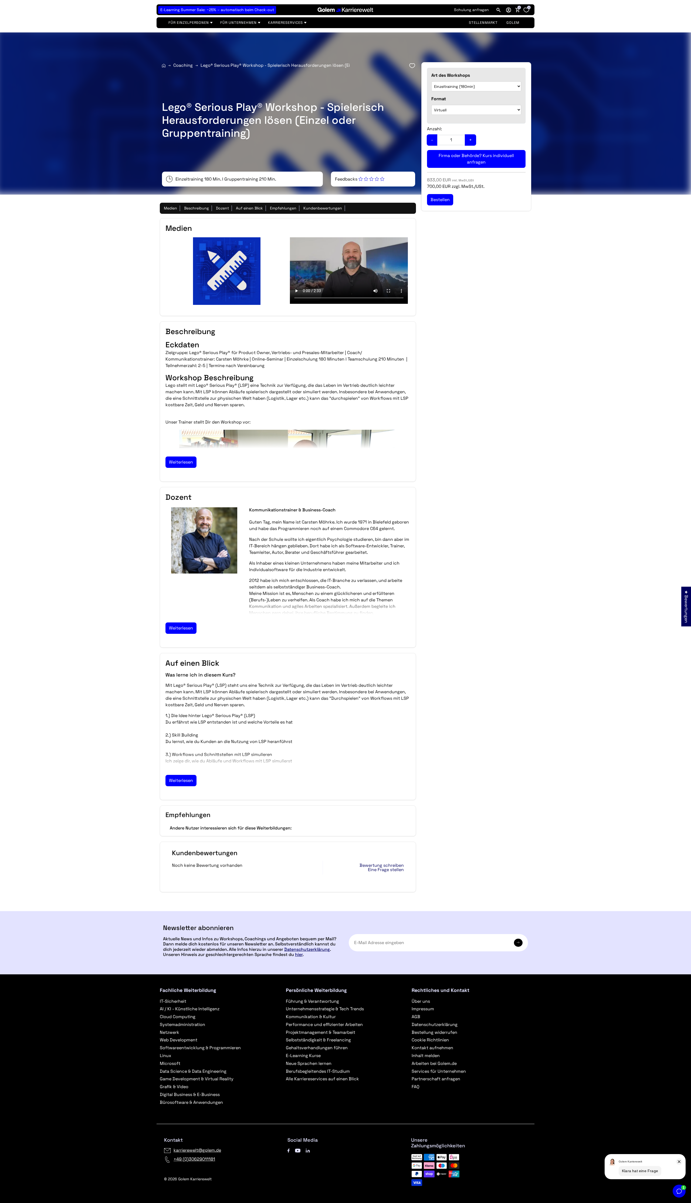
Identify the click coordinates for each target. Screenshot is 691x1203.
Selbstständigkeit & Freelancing (318, 1040)
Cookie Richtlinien (430, 1040)
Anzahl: (434, 129)
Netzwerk (169, 1032)
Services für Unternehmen (439, 1071)
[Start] (163, 65)
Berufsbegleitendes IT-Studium (318, 1071)
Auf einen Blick (249, 208)
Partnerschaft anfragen (436, 1079)
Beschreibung (196, 208)
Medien (170, 208)
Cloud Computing (177, 1016)
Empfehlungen (283, 208)
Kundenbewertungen (322, 208)
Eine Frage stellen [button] (386, 870)
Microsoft (170, 1063)
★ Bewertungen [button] (686, 606)
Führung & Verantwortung (312, 1001)
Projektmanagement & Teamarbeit (320, 1032)
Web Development (178, 1040)
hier (299, 954)
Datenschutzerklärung (307, 949)
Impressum (423, 1009)
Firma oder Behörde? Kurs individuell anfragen (476, 159)
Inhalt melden (426, 1055)
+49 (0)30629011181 (194, 1159)
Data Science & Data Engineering (193, 1071)
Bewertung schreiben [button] (382, 865)
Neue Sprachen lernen (308, 1063)
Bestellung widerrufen (434, 1032)
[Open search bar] (498, 9)
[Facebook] (288, 1150)
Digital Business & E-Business (190, 1094)
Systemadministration (182, 1024)
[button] (509, 9)
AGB (416, 1016)
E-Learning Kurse (303, 1055)
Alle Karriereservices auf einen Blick (322, 1079)
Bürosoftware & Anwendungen (191, 1102)
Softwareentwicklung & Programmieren (200, 1048)
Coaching (183, 65)
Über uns (421, 1001)
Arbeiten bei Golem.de (434, 1063)
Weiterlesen (181, 462)
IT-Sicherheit (173, 1001)
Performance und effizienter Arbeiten (324, 1024)
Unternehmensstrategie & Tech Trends (325, 1009)
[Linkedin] (308, 1150)
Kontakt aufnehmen (432, 1048)
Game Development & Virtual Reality (196, 1079)
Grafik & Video (174, 1086)
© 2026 (188, 1179)
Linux (165, 1055)
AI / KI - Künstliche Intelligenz (189, 1009)
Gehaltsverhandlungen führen (317, 1048)
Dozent (222, 208)
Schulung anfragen (471, 9)
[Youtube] (297, 1150)
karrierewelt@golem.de (197, 1150)
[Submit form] (518, 943)
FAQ (415, 1086)
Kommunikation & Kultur (311, 1016)
